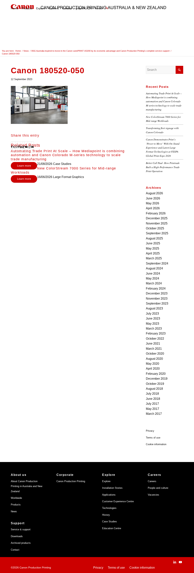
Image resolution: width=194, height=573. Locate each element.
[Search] (107, 8)
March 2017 (154, 413)
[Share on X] (14, 147)
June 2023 (153, 318)
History (106, 514)
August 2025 (154, 238)
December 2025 (156, 218)
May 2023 (152, 323)
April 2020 (153, 368)
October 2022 (155, 338)
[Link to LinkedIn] (175, 562)
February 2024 (156, 288)
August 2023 (154, 308)
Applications (109, 494)
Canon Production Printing (70, 481)
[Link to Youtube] (180, 562)
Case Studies (109, 521)
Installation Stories (112, 487)
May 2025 (152, 248)
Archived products (21, 543)
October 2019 (155, 383)
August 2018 (154, 388)
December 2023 (156, 293)
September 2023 (157, 303)
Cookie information (156, 444)
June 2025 (153, 243)
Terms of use (153, 437)
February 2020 (156, 373)
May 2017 (152, 408)
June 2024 (153, 273)
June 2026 (153, 198)
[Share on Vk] (26, 147)
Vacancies (153, 494)
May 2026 (152, 203)
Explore (106, 481)
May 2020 (152, 363)
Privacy (150, 430)
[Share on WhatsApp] (16, 147)
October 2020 (155, 353)
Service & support (21, 529)
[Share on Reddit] (29, 147)
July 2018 (152, 393)
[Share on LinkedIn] (21, 147)
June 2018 (153, 398)
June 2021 (153, 343)
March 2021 (154, 348)
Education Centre (111, 528)
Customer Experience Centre (118, 501)
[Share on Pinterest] (19, 147)
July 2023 (152, 313)
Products (16, 504)
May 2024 (152, 278)
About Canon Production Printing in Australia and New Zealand (26, 486)
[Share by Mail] (32, 147)
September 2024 (157, 263)
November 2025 (156, 223)
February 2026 (156, 213)
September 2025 (157, 233)
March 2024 (154, 283)
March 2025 (154, 258)
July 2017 (152, 403)
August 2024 (154, 268)
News (14, 511)
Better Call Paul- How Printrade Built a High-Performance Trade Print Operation (163, 167)
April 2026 (153, 208)
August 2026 (154, 193)
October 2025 (155, 228)
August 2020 (154, 358)
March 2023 (154, 328)
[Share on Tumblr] (23, 147)
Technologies (109, 508)
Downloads (17, 536)
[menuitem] (14, 8)
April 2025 (153, 253)
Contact (15, 549)
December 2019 (156, 378)
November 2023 (156, 298)
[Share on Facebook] (11, 147)
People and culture (158, 487)
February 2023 (156, 333)
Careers (152, 481)
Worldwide (16, 498)
